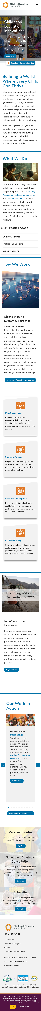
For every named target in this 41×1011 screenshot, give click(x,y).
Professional (20, 195)
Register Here (11, 670)
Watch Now (16, 781)
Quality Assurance (11, 237)
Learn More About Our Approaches (20, 380)
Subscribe (20, 909)
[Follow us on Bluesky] (16, 934)
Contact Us (9, 940)
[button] (37, 4)
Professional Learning (13, 244)
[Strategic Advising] (20, 459)
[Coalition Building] (20, 542)
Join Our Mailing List (12, 943)
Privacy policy (24, 1006)
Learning (30, 195)
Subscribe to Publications (14, 951)
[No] (38, 1002)
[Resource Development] (20, 500)
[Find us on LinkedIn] (9, 934)
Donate (7, 947)
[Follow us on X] (6, 934)
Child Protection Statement (15, 962)
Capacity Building (15, 198)
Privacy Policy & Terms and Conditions (20, 958)
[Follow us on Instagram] (12, 934)
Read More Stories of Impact (20, 813)
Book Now (20, 881)
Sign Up (20, 846)
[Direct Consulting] (20, 416)
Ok (13, 1007)
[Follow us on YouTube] (19, 934)
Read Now (10, 56)
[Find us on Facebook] (3, 934)
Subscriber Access (11, 966)
